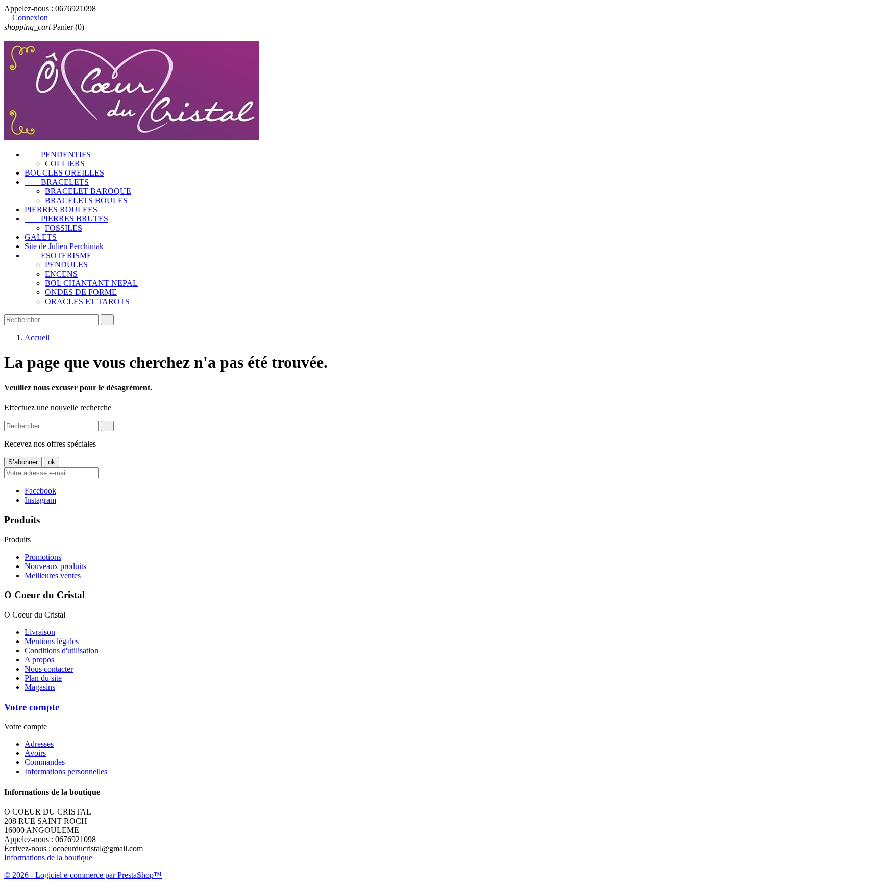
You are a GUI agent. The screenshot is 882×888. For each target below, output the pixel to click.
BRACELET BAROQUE (88, 191)
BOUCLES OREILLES (64, 172)
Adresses (39, 743)
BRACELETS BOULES (86, 200)
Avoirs (35, 753)
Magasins (39, 687)
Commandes (44, 762)
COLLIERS (65, 163)
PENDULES (66, 264)
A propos (39, 659)
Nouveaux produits (55, 566)
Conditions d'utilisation (61, 650)
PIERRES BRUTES (66, 218)
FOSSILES (63, 228)
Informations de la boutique (48, 857)
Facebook (40, 490)
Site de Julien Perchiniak (64, 246)
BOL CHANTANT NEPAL (91, 283)
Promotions (42, 557)
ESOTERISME (58, 255)
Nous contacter (48, 668)
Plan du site (43, 678)
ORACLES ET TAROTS (87, 301)
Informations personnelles (65, 771)
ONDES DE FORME (81, 292)
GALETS (40, 237)
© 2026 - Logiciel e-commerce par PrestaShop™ (83, 875)
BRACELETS (56, 182)
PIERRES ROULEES (60, 209)
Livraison (39, 632)
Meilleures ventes (52, 575)
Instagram (40, 500)
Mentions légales (51, 641)
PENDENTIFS (57, 154)
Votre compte (31, 707)
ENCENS (61, 273)
